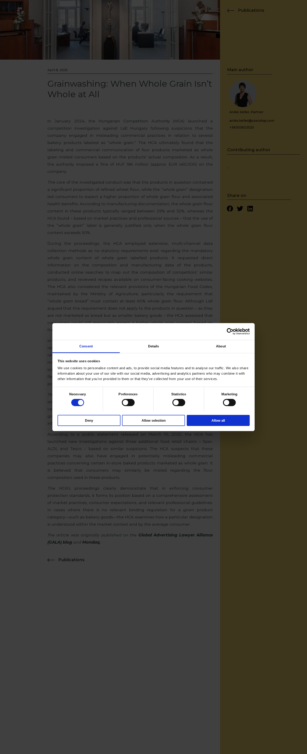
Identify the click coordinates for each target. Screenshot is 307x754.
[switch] (128, 402)
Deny (89, 420)
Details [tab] (153, 346)
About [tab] (221, 346)
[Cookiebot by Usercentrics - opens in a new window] (230, 331)
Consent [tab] (86, 346)
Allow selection (154, 420)
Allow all (218, 420)
